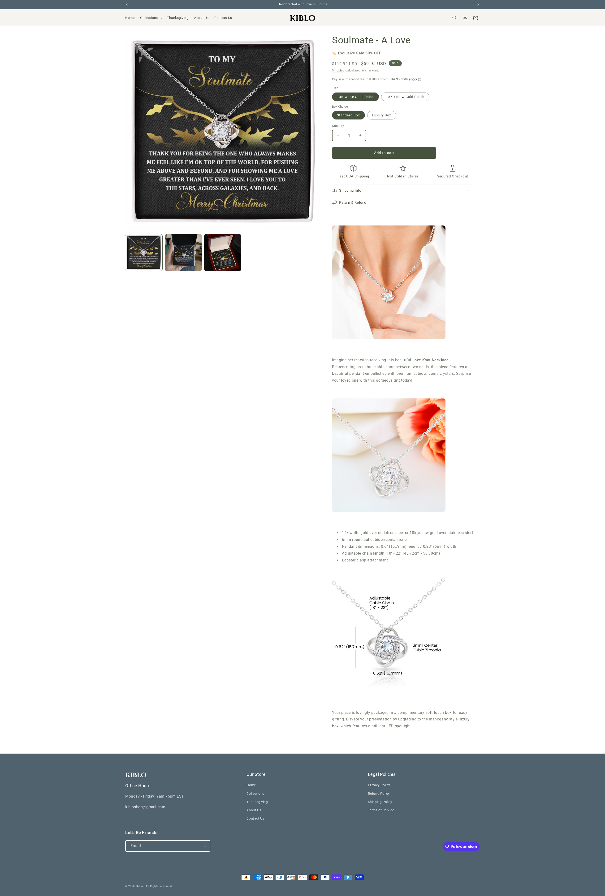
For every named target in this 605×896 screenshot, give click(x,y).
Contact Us (255, 818)
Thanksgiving (257, 802)
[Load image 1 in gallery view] (143, 252)
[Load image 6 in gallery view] (222, 252)
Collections (255, 793)
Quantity (338, 126)
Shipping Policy (380, 802)
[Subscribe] (204, 846)
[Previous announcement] (127, 4)
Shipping (338, 70)
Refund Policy (379, 793)
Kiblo (139, 886)
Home (251, 785)
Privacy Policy (379, 785)
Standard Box (348, 115)
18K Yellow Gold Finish (405, 97)
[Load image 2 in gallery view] (183, 252)
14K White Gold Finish (355, 97)
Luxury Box (381, 115)
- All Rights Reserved (158, 886)
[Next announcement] (478, 4)
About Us (253, 810)
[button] (150, 18)
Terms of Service (381, 810)
